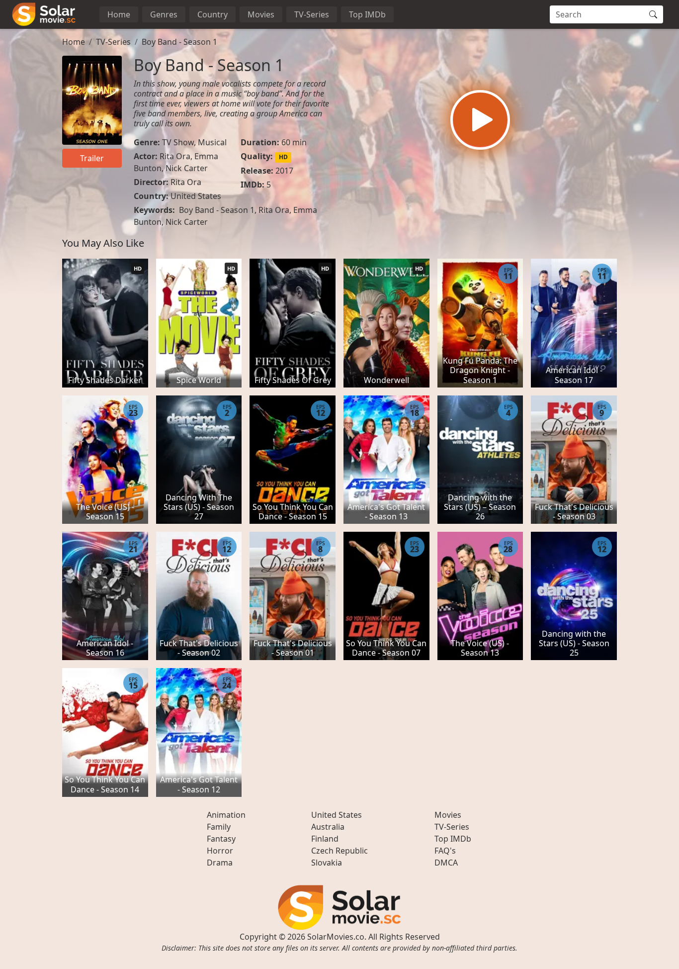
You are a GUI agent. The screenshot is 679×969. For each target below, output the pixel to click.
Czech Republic (339, 850)
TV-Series (311, 14)
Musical (212, 142)
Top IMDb (367, 14)
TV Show (178, 142)
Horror (220, 850)
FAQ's (445, 850)
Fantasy (221, 838)
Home (118, 14)
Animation (226, 814)
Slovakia (326, 862)
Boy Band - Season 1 (179, 41)
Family (219, 826)
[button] (480, 120)
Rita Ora (175, 156)
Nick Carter (187, 168)
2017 (284, 170)
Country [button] (212, 14)
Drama (220, 862)
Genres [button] (163, 14)
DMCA (446, 862)
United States (195, 196)
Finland (325, 838)
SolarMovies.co (335, 936)
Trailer (92, 158)
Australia (327, 826)
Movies (261, 14)
